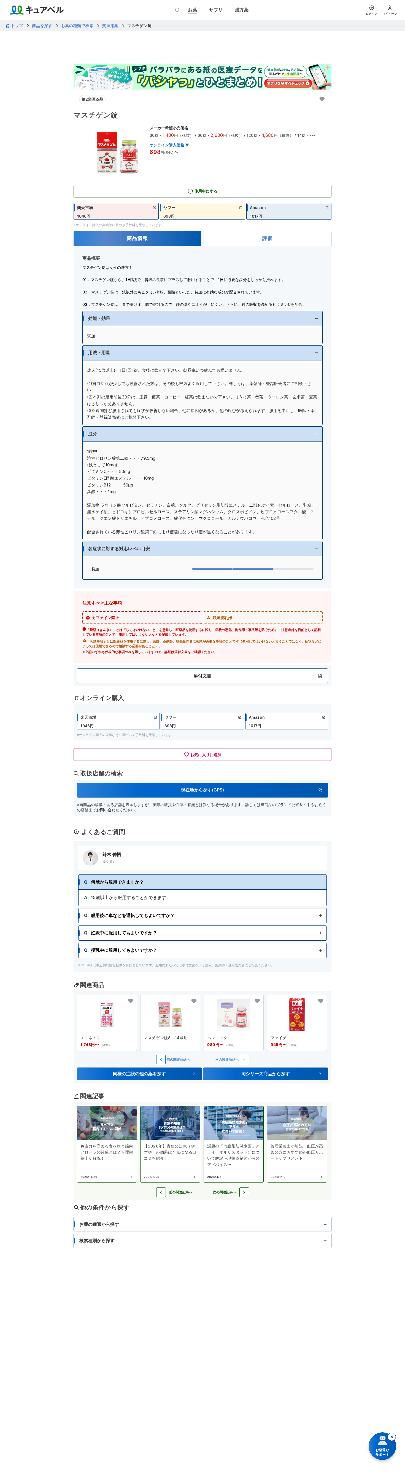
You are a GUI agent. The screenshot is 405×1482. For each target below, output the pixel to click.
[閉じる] (392, 1437)
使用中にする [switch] (205, 191)
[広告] (202, 77)
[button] (202, 318)
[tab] (137, 238)
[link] (116, 211)
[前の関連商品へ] (161, 1059)
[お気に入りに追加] (322, 99)
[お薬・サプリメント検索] (178, 10)
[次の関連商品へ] (244, 1059)
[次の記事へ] (244, 1192)
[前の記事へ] (161, 1192)
